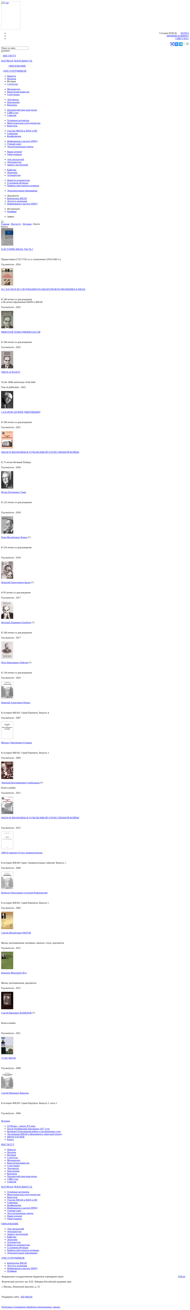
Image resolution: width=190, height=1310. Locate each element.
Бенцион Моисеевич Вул (14, 973)
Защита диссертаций (17, 164)
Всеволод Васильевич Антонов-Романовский (24, 892)
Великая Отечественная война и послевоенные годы (34, 1131)
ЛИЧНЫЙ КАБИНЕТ (177, 36)
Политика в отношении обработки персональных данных (31, 1307)
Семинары (12, 133)
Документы (13, 99)
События (11, 115)
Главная (5, 224)
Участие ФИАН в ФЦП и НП (22, 131)
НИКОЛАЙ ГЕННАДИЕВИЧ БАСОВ (20, 332)
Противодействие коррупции (22, 110)
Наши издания (14, 151)
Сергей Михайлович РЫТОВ (16, 933)
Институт (16, 224)
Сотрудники (13, 94)
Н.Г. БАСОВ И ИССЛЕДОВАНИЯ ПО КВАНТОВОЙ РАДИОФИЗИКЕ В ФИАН (43, 289)
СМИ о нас (12, 112)
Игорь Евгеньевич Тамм (13, 492)
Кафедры (11, 170)
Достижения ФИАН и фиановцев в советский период (34, 1134)
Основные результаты (18, 120)
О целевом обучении (17, 183)
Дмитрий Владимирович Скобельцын (20, 782)
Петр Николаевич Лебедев (14, 662)
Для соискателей (15, 159)
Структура (12, 84)
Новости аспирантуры (18, 180)
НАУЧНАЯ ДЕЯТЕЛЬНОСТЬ (16, 61)
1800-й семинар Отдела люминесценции (21, 852)
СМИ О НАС (182, 38)
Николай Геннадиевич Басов (15, 582)
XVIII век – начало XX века (21, 1126)
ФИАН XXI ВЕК (16, 1136)
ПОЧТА (185, 33)
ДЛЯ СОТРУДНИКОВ (14, 71)
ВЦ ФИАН (26, 1297)
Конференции (14, 136)
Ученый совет (14, 144)
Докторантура (14, 162)
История (27, 224)
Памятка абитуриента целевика (23, 185)
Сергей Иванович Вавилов (15, 1093)
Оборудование (14, 154)
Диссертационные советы (20, 146)
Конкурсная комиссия (18, 92)
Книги (10, 1139)
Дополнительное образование (22, 190)
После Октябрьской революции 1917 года (28, 1128)
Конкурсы (12, 125)
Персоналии (13, 102)
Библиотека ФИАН (17, 198)
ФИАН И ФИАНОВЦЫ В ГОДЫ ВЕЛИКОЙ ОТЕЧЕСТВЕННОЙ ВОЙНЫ (40, 452)
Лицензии (12, 172)
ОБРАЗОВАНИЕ (17, 66)
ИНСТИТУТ (9, 55)
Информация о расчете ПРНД (22, 141)
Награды (11, 78)
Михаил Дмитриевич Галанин (16, 742)
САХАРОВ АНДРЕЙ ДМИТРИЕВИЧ (20, 412)
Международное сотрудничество (23, 123)
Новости (11, 76)
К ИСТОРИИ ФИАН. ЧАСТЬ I (17, 249)
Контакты (12, 105)
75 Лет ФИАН (8, 1058)
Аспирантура (14, 175)
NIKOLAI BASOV (11, 372)
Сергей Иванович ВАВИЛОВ (16, 1013)
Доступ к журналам (17, 201)
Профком (11, 211)
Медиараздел (13, 89)
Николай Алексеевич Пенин (15, 702)
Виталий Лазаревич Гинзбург (16, 622)
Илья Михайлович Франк (14, 537)
